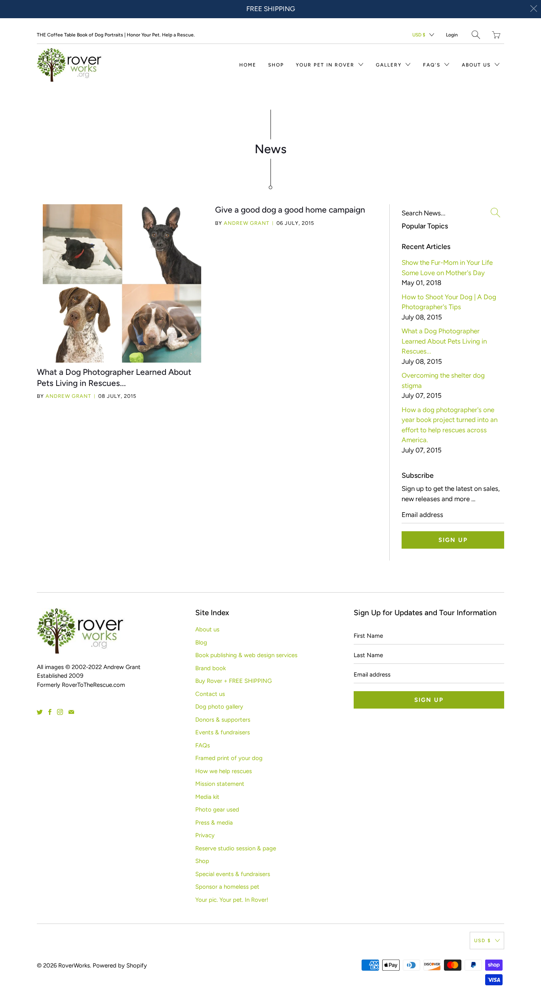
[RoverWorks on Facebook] (49, 712)
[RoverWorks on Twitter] (40, 712)
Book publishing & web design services (246, 655)
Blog (201, 642)
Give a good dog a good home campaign (290, 210)
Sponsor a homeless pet (227, 886)
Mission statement (219, 783)
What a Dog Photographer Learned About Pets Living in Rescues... (444, 341)
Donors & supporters (222, 719)
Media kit (207, 796)
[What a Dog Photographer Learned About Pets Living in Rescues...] (122, 283)
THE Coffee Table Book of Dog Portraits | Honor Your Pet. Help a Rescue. (116, 35)
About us (477, 65)
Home (247, 65)
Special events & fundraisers (232, 874)
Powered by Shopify (120, 965)
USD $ (418, 35)
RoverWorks (74, 965)
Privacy (205, 835)
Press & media (214, 822)
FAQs (202, 745)
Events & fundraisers (222, 732)
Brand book (210, 668)
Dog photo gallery (219, 706)
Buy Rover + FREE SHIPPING (233, 680)
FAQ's (432, 65)
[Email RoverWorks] (71, 712)
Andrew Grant (68, 396)
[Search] (476, 35)
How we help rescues (223, 771)
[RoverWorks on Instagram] (60, 712)
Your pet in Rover (326, 65)
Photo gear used (217, 809)
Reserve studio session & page (235, 848)
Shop (276, 65)
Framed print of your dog (229, 758)
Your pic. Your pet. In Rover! (231, 899)
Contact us (210, 694)
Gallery (390, 65)
